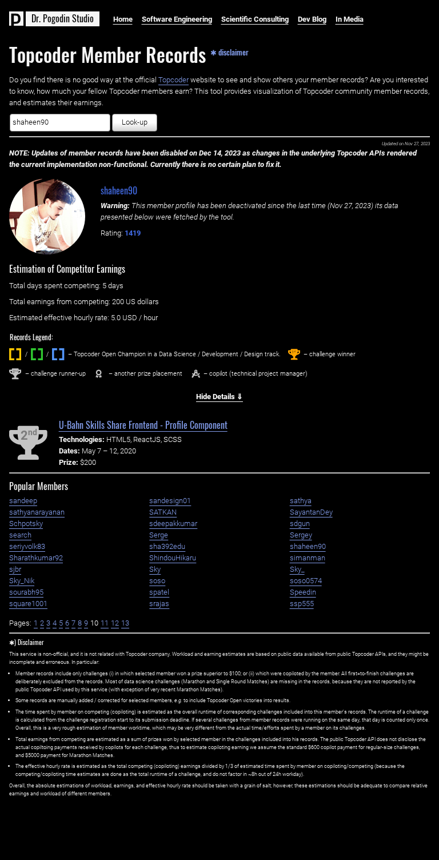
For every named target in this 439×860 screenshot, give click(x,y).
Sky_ (297, 569)
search (20, 535)
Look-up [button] (134, 122)
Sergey (301, 535)
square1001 (28, 603)
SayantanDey (311, 512)
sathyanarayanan (37, 512)
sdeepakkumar (173, 523)
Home (123, 19)
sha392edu (167, 546)
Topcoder (173, 79)
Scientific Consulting (255, 19)
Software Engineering (177, 19)
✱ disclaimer (229, 51)
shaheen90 (119, 190)
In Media (350, 19)
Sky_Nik (21, 580)
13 (125, 623)
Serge (158, 535)
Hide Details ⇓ (219, 396)
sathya (301, 500)
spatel (159, 592)
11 (105, 623)
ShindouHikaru (172, 558)
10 (94, 623)
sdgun (300, 523)
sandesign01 (170, 500)
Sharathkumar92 (36, 558)
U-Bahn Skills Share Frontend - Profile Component (143, 425)
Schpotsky (26, 523)
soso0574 (306, 580)
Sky (155, 569)
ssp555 (302, 603)
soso (157, 580)
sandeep (23, 500)
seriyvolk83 (27, 546)
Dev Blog (312, 19)
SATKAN (163, 512)
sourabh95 (26, 592)
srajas (159, 603)
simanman (307, 558)
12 (115, 623)
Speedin (303, 592)
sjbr (15, 569)
